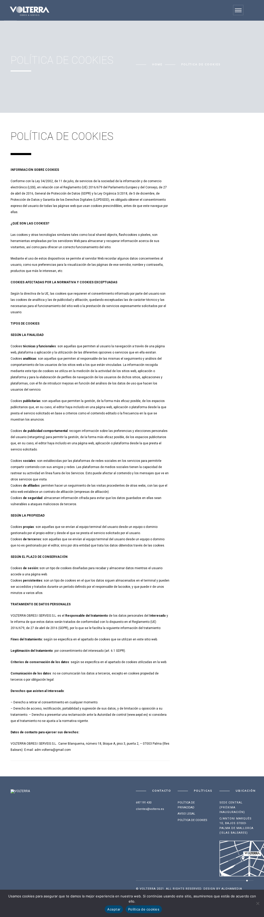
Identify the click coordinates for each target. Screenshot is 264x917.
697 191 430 (143, 802)
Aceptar (113, 909)
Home (157, 64)
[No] (257, 903)
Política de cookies (143, 909)
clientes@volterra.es (150, 809)
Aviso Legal (186, 813)
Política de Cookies (192, 820)
